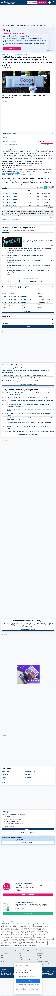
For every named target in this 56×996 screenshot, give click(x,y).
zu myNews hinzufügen (36, 281)
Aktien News (11, 923)
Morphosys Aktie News (16, 937)
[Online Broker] (10, 3)
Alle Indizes (28, 774)
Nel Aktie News (25, 940)
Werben (21, 957)
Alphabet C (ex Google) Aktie (18, 25)
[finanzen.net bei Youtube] (23, 950)
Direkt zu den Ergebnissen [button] (28, 832)
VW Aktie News (32, 945)
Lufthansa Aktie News (46, 933)
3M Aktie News (23, 945)
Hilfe (20, 955)
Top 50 (4, 777)
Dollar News (30, 925)
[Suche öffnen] (49, 2)
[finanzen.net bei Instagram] (16, 950)
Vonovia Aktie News (28, 936)
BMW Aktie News (14, 944)
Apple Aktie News (5, 931)
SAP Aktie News (26, 929)
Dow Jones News (5, 925)
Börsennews (4, 923)
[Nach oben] (52, 994)
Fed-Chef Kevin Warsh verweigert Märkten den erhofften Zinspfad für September (24, 378)
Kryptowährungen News (46, 925)
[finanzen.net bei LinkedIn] (29, 950)
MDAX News (35, 923)
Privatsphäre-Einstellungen (43, 963)
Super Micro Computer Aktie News (38, 944)
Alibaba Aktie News (31, 942)
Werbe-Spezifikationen (24, 959)
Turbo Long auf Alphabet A (9, 194)
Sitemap (3, 961)
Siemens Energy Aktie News (28, 928)
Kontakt (3, 955)
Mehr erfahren (11, 48)
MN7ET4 (12, 209)
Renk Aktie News (35, 933)
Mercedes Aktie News (6, 936)
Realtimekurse (6, 774)
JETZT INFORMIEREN (28, 895)
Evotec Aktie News (5, 937)
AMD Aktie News (38, 936)
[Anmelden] (53, 2)
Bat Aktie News (4, 944)
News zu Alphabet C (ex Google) (34, 25)
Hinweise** (29, 209)
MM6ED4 (4, 209)
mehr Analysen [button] (28, 311)
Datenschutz (40, 957)
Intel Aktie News (5, 939)
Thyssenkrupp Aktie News (37, 934)
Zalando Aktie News (24, 944)
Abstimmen (28, 829)
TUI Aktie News (40, 928)
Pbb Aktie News (5, 945)
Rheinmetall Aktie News (24, 926)
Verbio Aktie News (14, 945)
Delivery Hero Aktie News (19, 942)
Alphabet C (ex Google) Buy (18, 302)
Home (2, 25)
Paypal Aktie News (16, 933)
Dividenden (28, 780)
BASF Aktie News (45, 926)
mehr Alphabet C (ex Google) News (28, 278)
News (9, 144)
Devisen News (22, 925)
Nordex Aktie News (17, 936)
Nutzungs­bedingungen (42, 961)
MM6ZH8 (8, 209)
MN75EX (47, 207)
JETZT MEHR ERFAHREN (28, 914)
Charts (5, 144)
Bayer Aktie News (5, 928)
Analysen (14, 144)
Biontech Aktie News (25, 934)
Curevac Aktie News (48, 939)
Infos (30, 174)
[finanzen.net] (9, 2)
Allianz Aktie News (5, 929)
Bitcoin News (4, 926)
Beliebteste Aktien (30, 771)
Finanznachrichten (20, 923)
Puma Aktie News (5, 940)
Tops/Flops (28, 777)
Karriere (3, 957)
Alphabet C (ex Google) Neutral (20, 308)
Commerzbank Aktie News (17, 931)
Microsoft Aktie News (16, 929)
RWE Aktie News (26, 933)
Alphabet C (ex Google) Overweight (21, 299)
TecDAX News (42, 923)
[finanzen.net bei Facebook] (20, 950)
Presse (2, 959)
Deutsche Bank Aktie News (38, 929)
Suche (28, 326)
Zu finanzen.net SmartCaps (28, 629)
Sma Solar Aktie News (6, 942)
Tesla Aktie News (36, 926)
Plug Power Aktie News (30, 931)
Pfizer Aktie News (41, 937)
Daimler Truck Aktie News (36, 940)
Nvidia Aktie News (13, 926)
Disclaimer (39, 959)
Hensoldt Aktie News (42, 931)
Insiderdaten (5, 780)
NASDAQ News (14, 925)
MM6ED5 (51, 207)
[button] (32, 2)
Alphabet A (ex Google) (9, 142)
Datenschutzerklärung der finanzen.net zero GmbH (27, 991)
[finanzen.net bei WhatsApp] (36, 950)
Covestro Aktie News (26, 939)
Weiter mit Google (28, 981)
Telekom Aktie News (42, 942)
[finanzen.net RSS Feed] (39, 950)
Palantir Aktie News (15, 939)
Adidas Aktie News (15, 940)
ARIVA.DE (5, 976)
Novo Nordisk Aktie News (30, 937)
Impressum (40, 955)
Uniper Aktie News (47, 936)
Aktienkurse (5, 771)
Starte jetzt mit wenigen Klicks (11, 173)
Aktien (7, 25)
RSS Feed (10, 281)
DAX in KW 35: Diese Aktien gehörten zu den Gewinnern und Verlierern (21, 381)
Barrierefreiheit (41, 965)
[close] (38, 965)
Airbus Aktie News (5, 934)
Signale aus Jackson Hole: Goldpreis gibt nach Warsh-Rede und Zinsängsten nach (24, 375)
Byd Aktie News (15, 934)
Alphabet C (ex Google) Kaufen (19, 296)
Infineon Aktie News (6, 933)
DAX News (28, 923)
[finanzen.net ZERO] (28, 30)
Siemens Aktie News (37, 939)
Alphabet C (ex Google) (42, 150)
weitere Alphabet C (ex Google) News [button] (28, 434)
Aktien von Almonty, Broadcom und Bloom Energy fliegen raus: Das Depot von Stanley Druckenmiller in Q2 (26, 371)
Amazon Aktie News (15, 928)
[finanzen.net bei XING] (33, 950)
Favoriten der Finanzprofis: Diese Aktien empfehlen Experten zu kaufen (21, 368)
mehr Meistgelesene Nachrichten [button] (28, 384)
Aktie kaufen (47, 144)
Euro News (36, 925)
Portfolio (4, 783)
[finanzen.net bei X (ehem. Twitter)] (26, 950)
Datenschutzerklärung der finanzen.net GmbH (28, 990)
